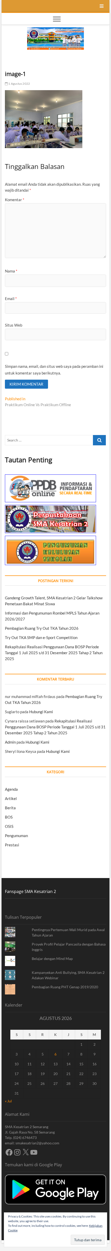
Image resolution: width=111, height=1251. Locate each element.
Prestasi (12, 844)
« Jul (8, 1101)
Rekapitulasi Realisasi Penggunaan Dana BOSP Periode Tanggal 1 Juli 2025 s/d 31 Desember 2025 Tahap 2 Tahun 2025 (53, 652)
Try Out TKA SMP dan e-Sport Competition (41, 637)
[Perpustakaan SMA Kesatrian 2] (50, 507)
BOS (9, 817)
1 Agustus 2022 (19, 84)
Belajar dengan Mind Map (52, 958)
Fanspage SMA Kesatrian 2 (30, 891)
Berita (10, 807)
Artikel (11, 798)
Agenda (11, 789)
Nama (11, 271)
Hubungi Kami (41, 711)
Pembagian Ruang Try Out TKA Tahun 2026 (41, 628)
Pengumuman (16, 835)
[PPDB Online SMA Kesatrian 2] (50, 477)
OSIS (9, 826)
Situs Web (13, 325)
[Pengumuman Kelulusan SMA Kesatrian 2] (50, 538)
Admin (10, 742)
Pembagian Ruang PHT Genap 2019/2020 (65, 987)
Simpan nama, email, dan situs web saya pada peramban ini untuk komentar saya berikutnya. (54, 369)
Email (11, 298)
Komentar (14, 199)
